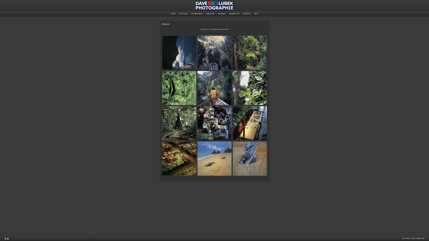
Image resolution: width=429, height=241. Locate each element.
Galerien (221, 14)
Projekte (247, 14)
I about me (210, 14)
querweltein (234, 14)
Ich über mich (196, 14)
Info (256, 14)
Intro (173, 14)
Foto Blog (183, 14)
